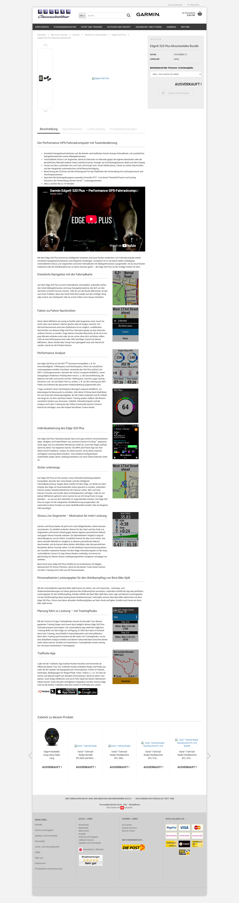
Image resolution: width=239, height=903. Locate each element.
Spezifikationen (72, 129)
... (185, 819)
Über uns (39, 858)
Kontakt (38, 824)
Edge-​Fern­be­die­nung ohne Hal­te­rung (51, 754)
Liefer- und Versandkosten (47, 847)
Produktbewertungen (123, 129)
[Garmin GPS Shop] (54, 13)
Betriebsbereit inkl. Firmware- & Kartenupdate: (171, 68)
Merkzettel (194, 5)
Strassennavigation (65, 27)
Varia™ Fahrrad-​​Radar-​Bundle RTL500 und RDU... (85, 754)
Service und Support (44, 830)
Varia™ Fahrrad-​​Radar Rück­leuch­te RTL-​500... (119, 754)
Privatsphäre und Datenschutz (49, 869)
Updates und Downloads (46, 835)
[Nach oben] (230, 898)
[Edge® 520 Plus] (100, 78)
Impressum (40, 863)
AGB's (37, 852)
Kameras (171, 27)
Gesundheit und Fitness (149, 27)
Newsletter (40, 841)
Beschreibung (49, 129)
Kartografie (42, 27)
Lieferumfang (96, 129)
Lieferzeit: (155, 59)
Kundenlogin (176, 5)
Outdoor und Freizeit (119, 27)
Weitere (185, 27)
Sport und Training (91, 27)
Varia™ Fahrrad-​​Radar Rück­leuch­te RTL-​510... (153, 754)
